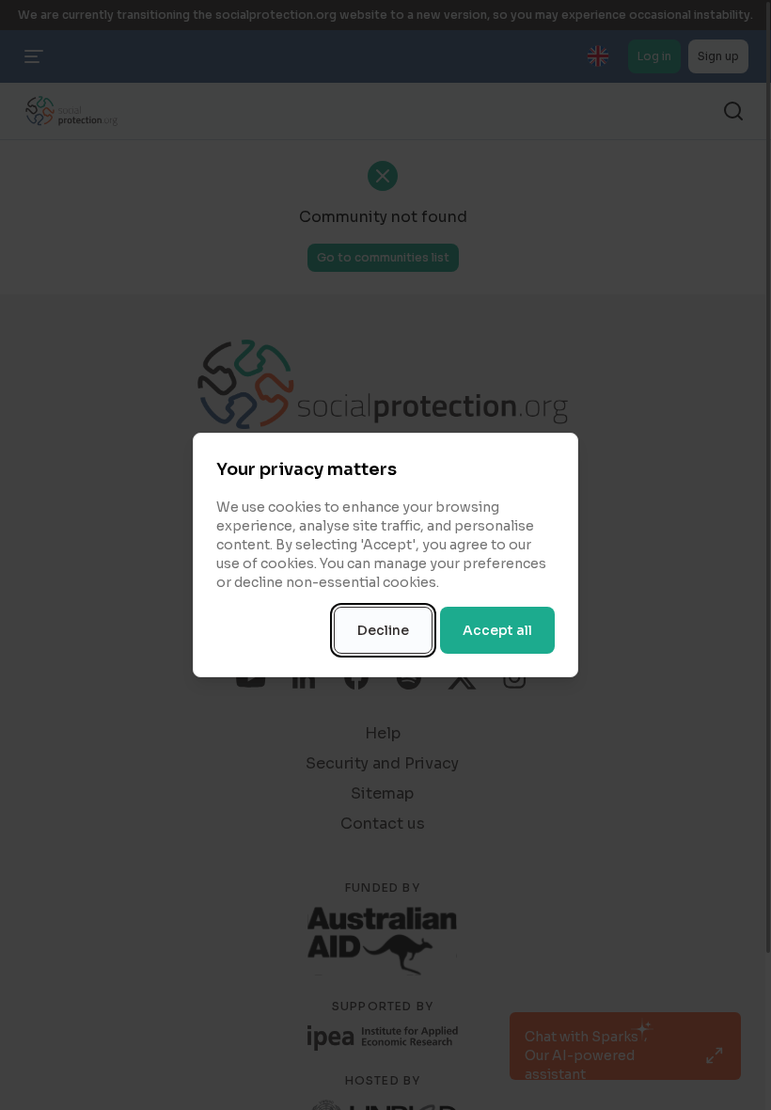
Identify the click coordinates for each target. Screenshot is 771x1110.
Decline (383, 630)
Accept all (497, 630)
